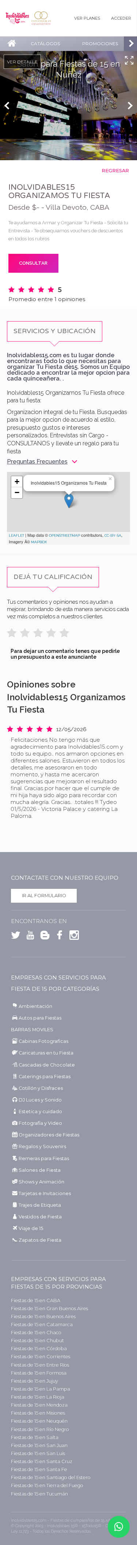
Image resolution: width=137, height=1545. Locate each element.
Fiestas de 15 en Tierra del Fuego (47, 1485)
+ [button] (17, 481)
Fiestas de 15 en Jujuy (34, 1381)
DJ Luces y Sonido (40, 1100)
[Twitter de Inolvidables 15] (15, 936)
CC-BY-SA (112, 535)
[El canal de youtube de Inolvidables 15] (28, 936)
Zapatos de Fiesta (40, 1240)
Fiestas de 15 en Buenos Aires (43, 1316)
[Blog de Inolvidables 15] (43, 936)
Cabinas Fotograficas (43, 1041)
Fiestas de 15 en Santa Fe (39, 1469)
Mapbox (39, 542)
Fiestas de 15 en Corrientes (40, 1356)
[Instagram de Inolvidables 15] (72, 936)
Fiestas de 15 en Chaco (36, 1332)
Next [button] (131, 105)
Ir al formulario (44, 895)
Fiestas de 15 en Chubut (37, 1340)
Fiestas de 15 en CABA (35, 1300)
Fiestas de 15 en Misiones (38, 1413)
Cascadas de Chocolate (47, 1065)
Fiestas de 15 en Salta (34, 1437)
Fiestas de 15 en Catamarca (42, 1324)
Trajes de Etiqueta (40, 1205)
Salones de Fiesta (40, 1170)
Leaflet (16, 535)
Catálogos (45, 43)
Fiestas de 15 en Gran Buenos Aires (49, 1308)
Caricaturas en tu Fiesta (46, 1053)
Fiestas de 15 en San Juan (39, 1445)
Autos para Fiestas (40, 1018)
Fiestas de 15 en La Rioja (37, 1397)
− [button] (17, 492)
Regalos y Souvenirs (42, 1146)
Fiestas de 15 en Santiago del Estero (51, 1477)
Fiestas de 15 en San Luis (38, 1453)
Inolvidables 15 (17, 18)
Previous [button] (5, 105)
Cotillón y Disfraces (41, 1088)
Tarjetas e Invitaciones (45, 1193)
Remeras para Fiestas (44, 1158)
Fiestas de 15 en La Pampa (40, 1389)
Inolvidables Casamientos (41, 18)
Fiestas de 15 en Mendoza (39, 1405)
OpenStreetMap (64, 535)
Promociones (100, 43)
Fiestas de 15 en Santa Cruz (41, 1461)
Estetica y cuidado (40, 1111)
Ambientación (35, 1006)
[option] (68, 105)
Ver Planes (87, 18)
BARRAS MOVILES (32, 1029)
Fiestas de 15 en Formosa (38, 1373)
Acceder (121, 18)
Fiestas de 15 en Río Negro (40, 1429)
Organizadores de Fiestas (49, 1135)
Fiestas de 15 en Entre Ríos (40, 1365)
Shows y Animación (41, 1182)
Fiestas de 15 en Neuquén (39, 1421)
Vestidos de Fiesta (40, 1216)
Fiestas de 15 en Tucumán (39, 1494)
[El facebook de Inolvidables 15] (57, 936)
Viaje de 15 (31, 1228)
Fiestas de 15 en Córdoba (39, 1348)
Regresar (115, 170)
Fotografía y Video (40, 1123)
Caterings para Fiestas (45, 1076)
